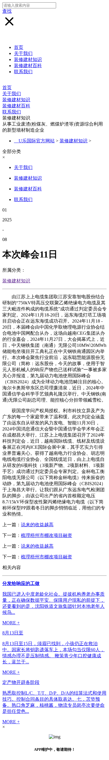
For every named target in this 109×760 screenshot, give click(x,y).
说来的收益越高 (37, 524)
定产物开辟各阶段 (21, 682)
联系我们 (23, 71)
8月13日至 (12, 632)
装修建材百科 (28, 65)
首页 (18, 47)
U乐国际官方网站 (37, 140)
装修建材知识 (28, 59)
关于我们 (23, 53)
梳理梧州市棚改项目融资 (46, 535)
